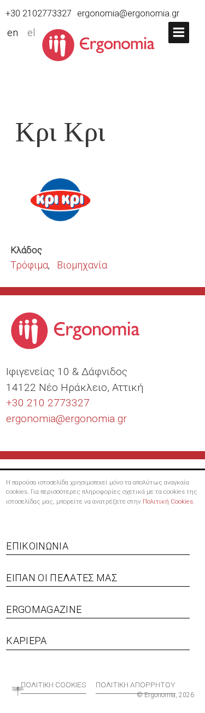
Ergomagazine (43, 609)
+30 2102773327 (38, 13)
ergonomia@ (35, 418)
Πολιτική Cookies (168, 501)
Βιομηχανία (82, 265)
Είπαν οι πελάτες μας (61, 577)
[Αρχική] (102, 44)
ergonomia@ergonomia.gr (128, 13)
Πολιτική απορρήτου (135, 684)
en (12, 33)
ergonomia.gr (96, 418)
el (31, 33)
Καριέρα (26, 640)
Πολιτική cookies (53, 684)
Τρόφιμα (29, 265)
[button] (178, 32)
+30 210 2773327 (48, 402)
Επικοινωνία (37, 546)
